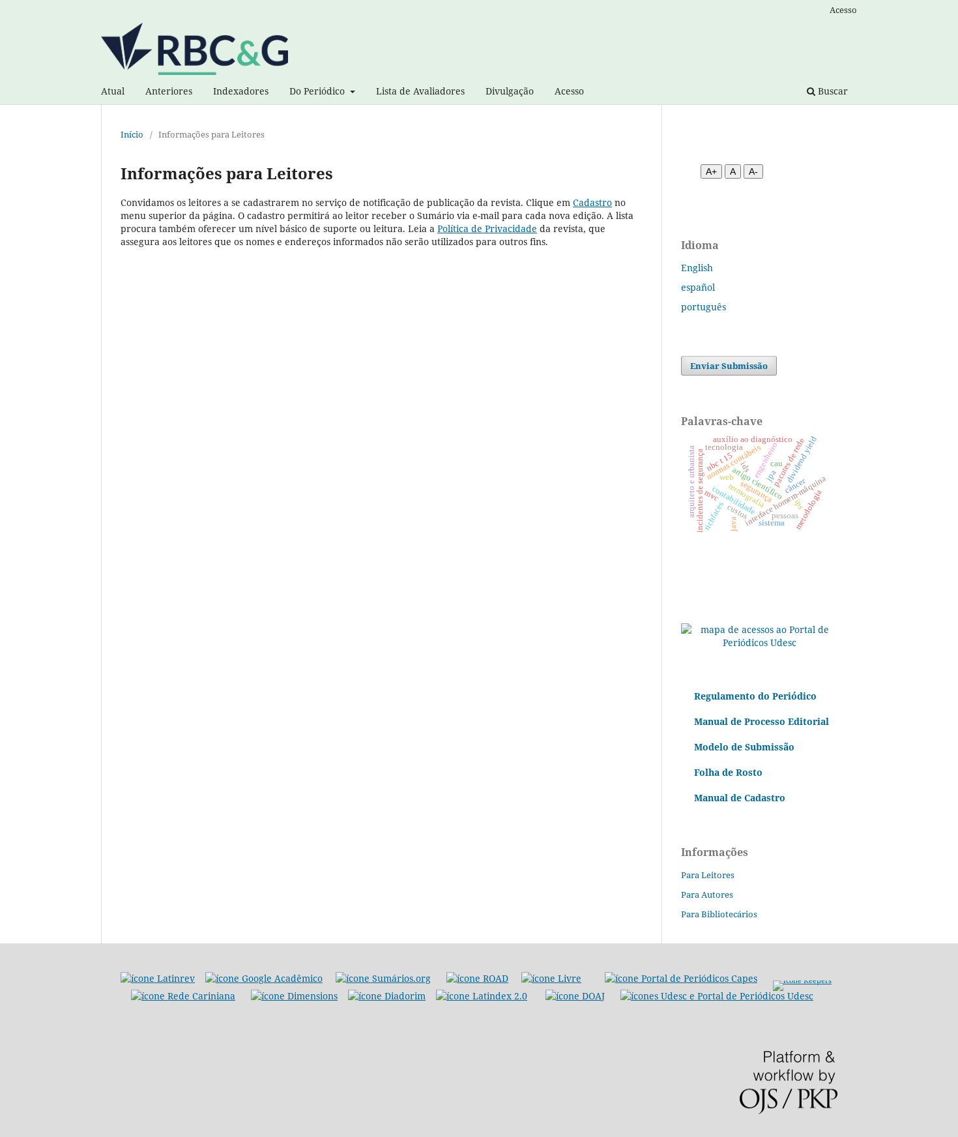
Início (132, 134)
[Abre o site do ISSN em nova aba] (802, 978)
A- (753, 171)
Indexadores (241, 91)
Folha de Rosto (728, 772)
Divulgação (510, 91)
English (697, 267)
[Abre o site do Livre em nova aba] (551, 978)
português (703, 307)
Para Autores (707, 894)
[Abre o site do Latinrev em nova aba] (158, 978)
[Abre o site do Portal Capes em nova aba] (681, 978)
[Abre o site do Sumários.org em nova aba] (383, 978)
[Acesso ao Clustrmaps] (759, 642)
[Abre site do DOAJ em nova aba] (575, 996)
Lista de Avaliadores (420, 91)
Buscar (831, 91)
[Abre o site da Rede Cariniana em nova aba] (183, 996)
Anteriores (168, 91)
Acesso (569, 91)
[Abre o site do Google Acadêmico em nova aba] (264, 978)
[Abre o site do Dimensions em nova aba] (294, 996)
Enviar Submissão (729, 366)
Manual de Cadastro (739, 797)
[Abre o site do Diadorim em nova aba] (387, 996)
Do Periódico (318, 91)
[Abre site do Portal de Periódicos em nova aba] (716, 996)
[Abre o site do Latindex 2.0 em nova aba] (481, 996)
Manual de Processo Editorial (761, 721)
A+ (711, 171)
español (698, 287)
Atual (112, 91)
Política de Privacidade (487, 228)
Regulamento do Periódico (755, 696)
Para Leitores (707, 875)
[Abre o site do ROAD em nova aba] (477, 978)
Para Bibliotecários (719, 914)
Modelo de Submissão (744, 747)
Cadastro (592, 202)
